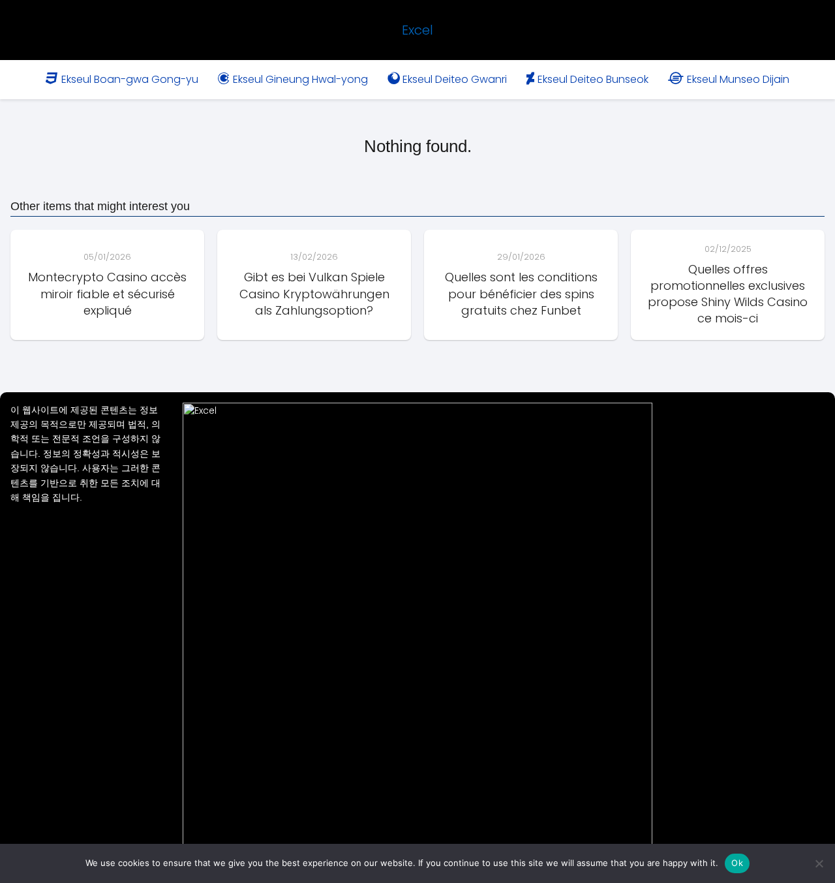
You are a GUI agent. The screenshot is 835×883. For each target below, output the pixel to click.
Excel (417, 30)
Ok (737, 863)
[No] (818, 863)
